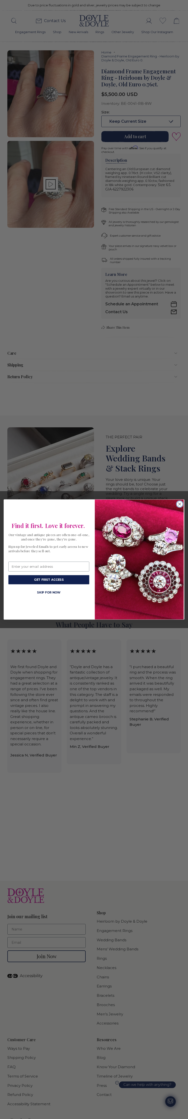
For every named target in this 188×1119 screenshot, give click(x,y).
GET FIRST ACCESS (49, 579)
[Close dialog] (179, 504)
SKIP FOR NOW (48, 592)
